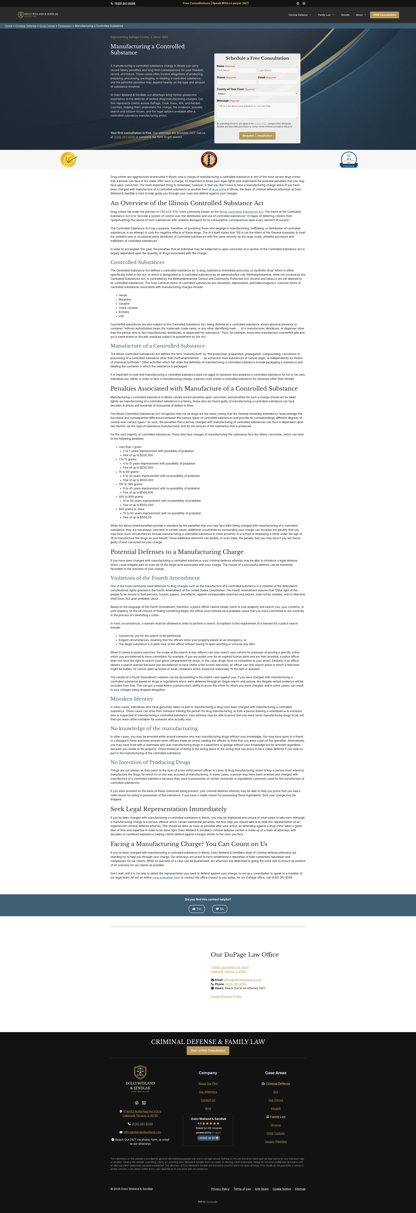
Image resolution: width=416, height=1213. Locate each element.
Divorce (276, 1125)
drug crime (219, 189)
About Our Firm (208, 1083)
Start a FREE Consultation (208, 1050)
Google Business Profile (226, 996)
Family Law (278, 1116)
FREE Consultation (384, 14)
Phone (226, 77)
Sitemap (300, 1189)
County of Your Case (236, 89)
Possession (65, 25)
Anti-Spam (262, 1189)
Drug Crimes (47, 25)
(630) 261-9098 (125, 3)
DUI (275, 1092)
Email (267, 77)
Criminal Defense (25, 25)
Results (345, 14)
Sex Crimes (275, 1100)
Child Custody (276, 1133)
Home (8, 25)
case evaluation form (166, 877)
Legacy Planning (276, 1141)
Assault (276, 1108)
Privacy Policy (261, 123)
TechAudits (212, 1201)
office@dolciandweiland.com (242, 980)
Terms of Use (242, 1189)
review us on (207, 1137)
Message (228, 100)
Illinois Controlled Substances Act (241, 211)
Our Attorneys (208, 1092)
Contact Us (208, 1100)
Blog (208, 1108)
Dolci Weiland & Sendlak (208, 1119)
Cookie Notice (282, 1189)
